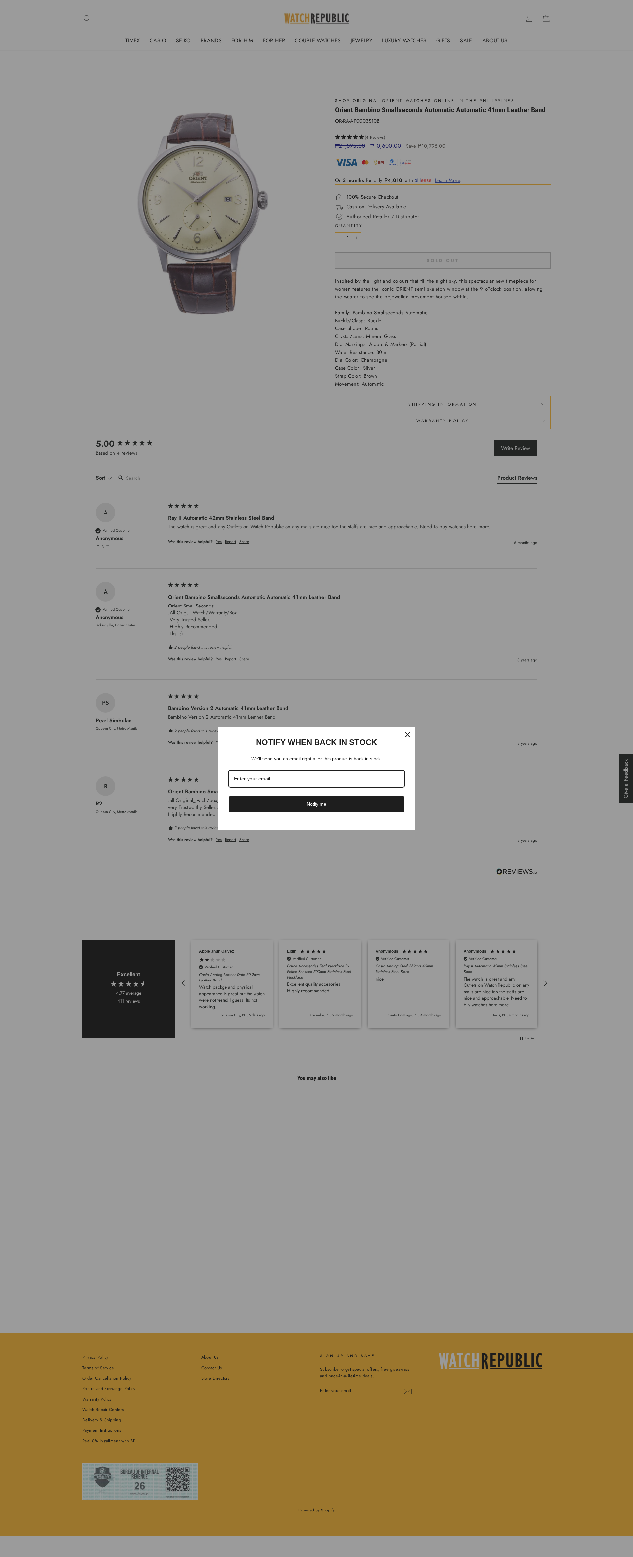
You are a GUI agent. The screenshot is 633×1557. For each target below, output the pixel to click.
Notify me (316, 804)
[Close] (407, 735)
